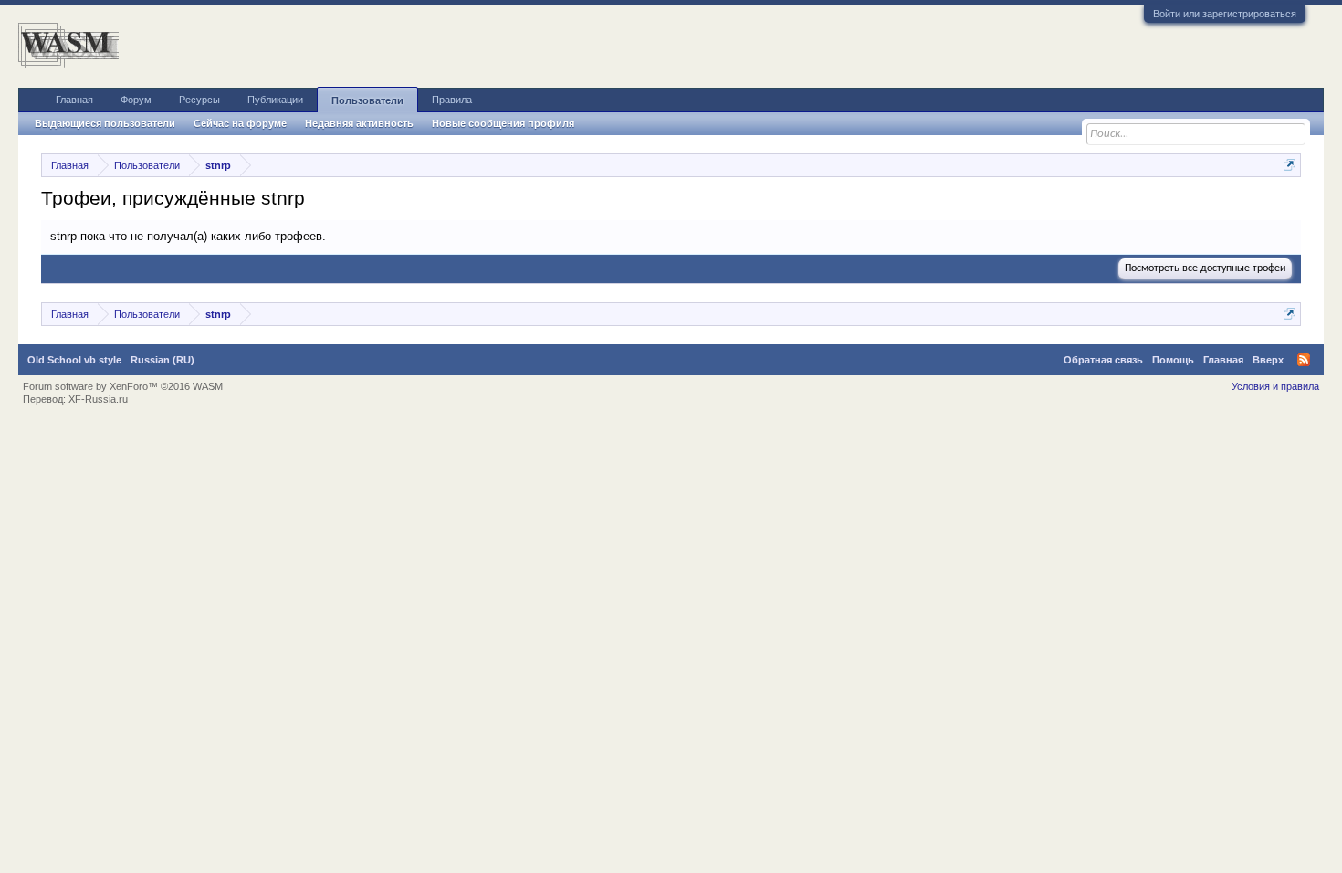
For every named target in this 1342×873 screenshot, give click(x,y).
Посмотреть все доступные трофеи (1205, 268)
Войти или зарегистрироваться (1224, 13)
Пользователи (367, 100)
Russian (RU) (162, 359)
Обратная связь (1103, 359)
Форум (136, 99)
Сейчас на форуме (240, 123)
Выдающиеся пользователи (105, 123)
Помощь (1173, 359)
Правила (452, 99)
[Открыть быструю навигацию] (1289, 165)
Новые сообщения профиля (503, 123)
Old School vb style (74, 359)
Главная (74, 99)
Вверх (1268, 359)
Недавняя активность (359, 123)
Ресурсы (199, 99)
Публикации (275, 99)
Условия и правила (1275, 386)
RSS (1303, 359)
